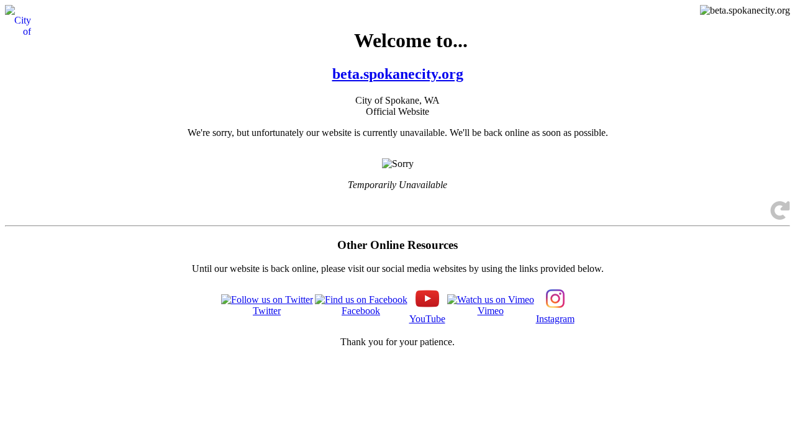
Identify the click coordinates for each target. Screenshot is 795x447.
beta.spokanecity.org (397, 74)
